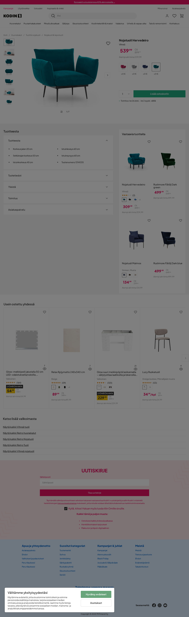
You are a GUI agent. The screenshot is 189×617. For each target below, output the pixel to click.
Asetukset (96, 602)
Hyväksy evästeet (96, 594)
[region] (59, 600)
